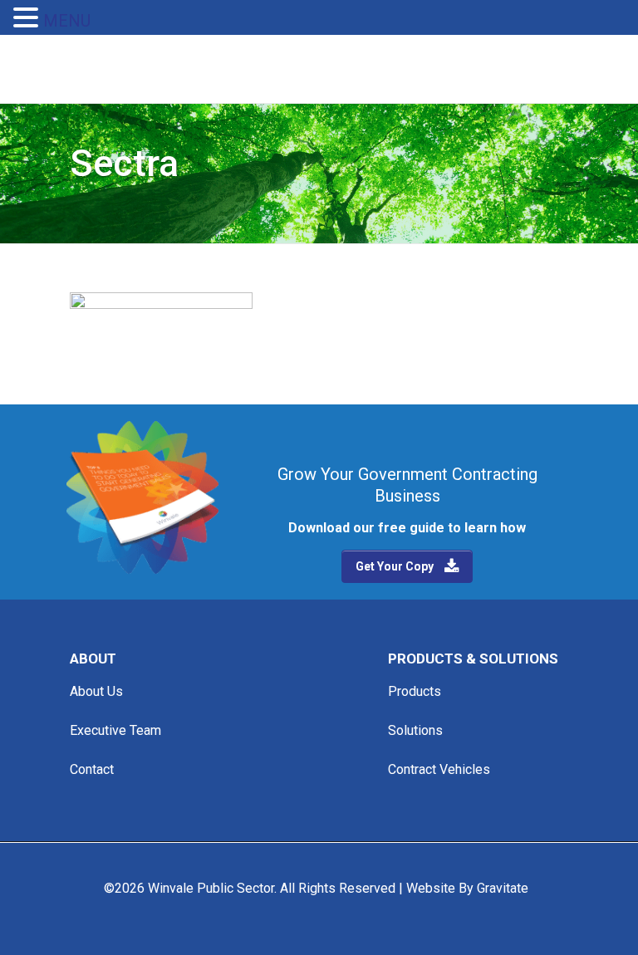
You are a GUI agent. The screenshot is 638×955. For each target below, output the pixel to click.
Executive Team (115, 730)
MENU (67, 21)
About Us (96, 691)
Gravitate (502, 888)
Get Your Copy (395, 566)
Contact (92, 769)
